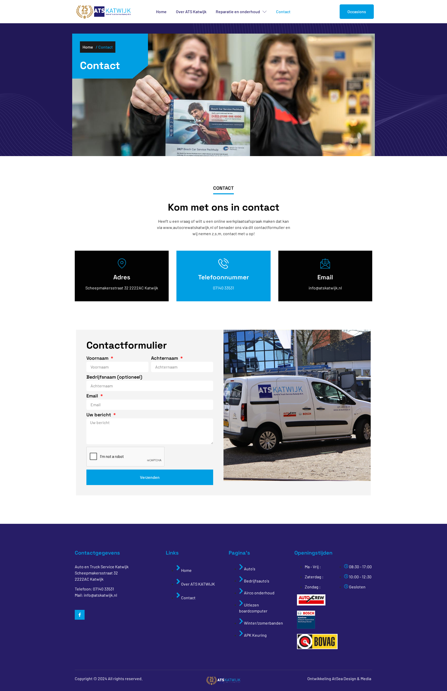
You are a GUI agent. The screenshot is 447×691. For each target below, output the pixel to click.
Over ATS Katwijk (191, 11)
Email (92, 396)
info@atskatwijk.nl (100, 595)
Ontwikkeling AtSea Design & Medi (338, 678)
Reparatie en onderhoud (238, 11)
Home (161, 11)
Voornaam (98, 358)
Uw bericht (99, 415)
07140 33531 (103, 588)
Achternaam (165, 358)
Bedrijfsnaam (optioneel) (114, 377)
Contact (283, 11)
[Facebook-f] (80, 615)
